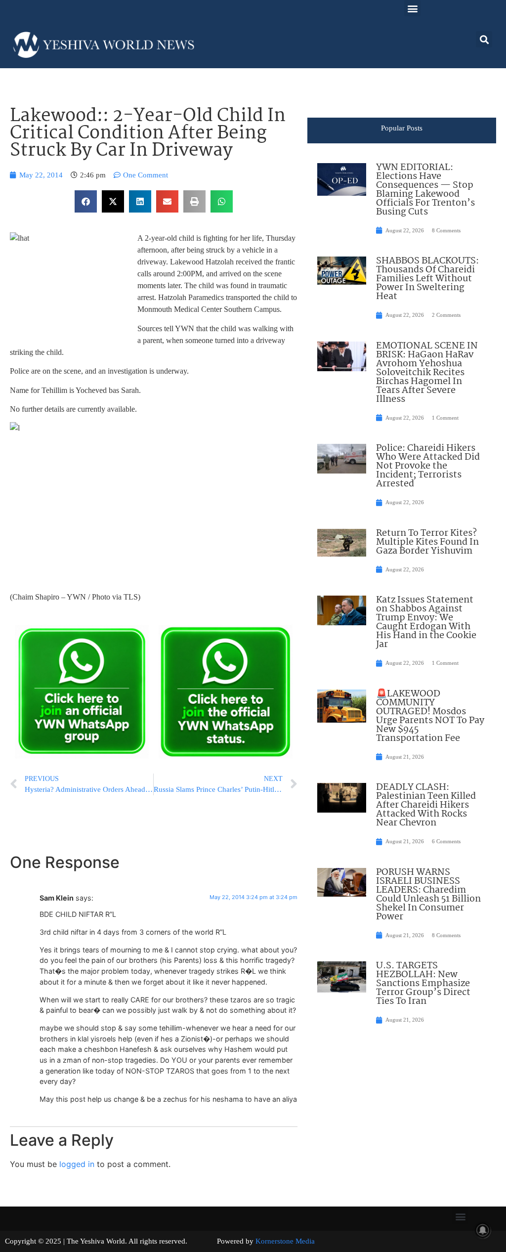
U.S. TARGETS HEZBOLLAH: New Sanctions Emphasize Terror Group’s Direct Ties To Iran (423, 983)
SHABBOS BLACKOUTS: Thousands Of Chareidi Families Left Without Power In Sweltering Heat (427, 279)
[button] (412, 8)
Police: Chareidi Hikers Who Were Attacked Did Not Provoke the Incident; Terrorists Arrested (428, 466)
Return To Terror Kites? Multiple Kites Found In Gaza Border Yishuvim (427, 542)
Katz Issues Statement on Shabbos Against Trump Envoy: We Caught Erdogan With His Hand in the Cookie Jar (426, 622)
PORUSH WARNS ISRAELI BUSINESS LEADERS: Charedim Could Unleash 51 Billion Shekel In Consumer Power (428, 894)
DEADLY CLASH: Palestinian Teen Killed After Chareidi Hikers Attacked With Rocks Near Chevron (426, 805)
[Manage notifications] (483, 1230)
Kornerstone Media (285, 1241)
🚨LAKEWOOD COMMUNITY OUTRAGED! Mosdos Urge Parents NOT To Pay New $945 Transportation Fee (430, 716)
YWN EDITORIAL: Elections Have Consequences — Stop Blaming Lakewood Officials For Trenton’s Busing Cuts (425, 189)
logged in (76, 1164)
